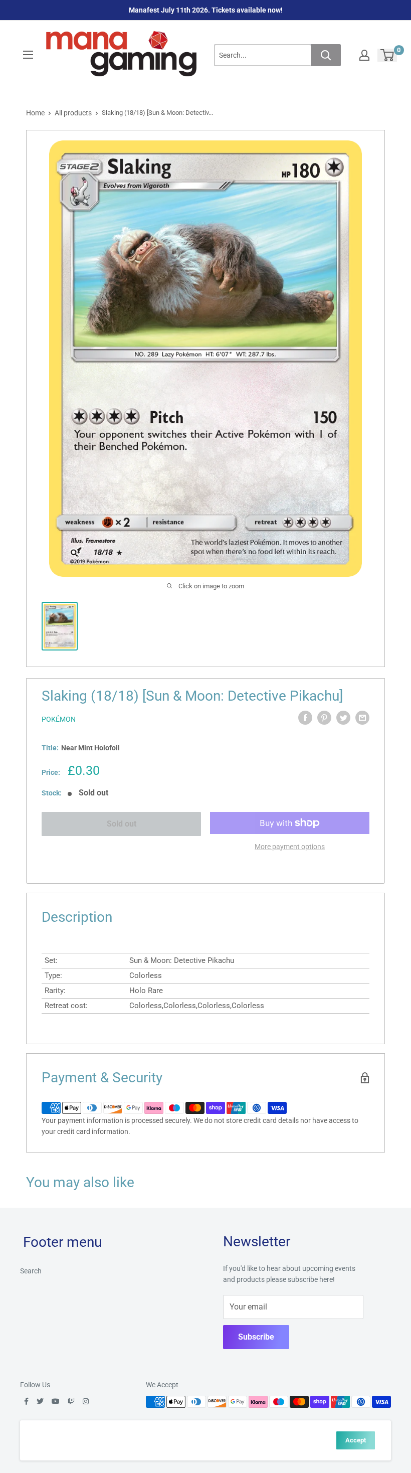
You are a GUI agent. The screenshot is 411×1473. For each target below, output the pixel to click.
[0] (387, 55)
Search (31, 1271)
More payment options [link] (290, 847)
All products (73, 113)
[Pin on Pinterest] (324, 718)
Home (35, 113)
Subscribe (256, 1337)
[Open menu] (28, 54)
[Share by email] (362, 718)
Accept (355, 1440)
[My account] (364, 55)
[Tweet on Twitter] (343, 718)
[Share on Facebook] (305, 718)
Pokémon (59, 719)
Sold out (121, 824)
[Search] (326, 55)
